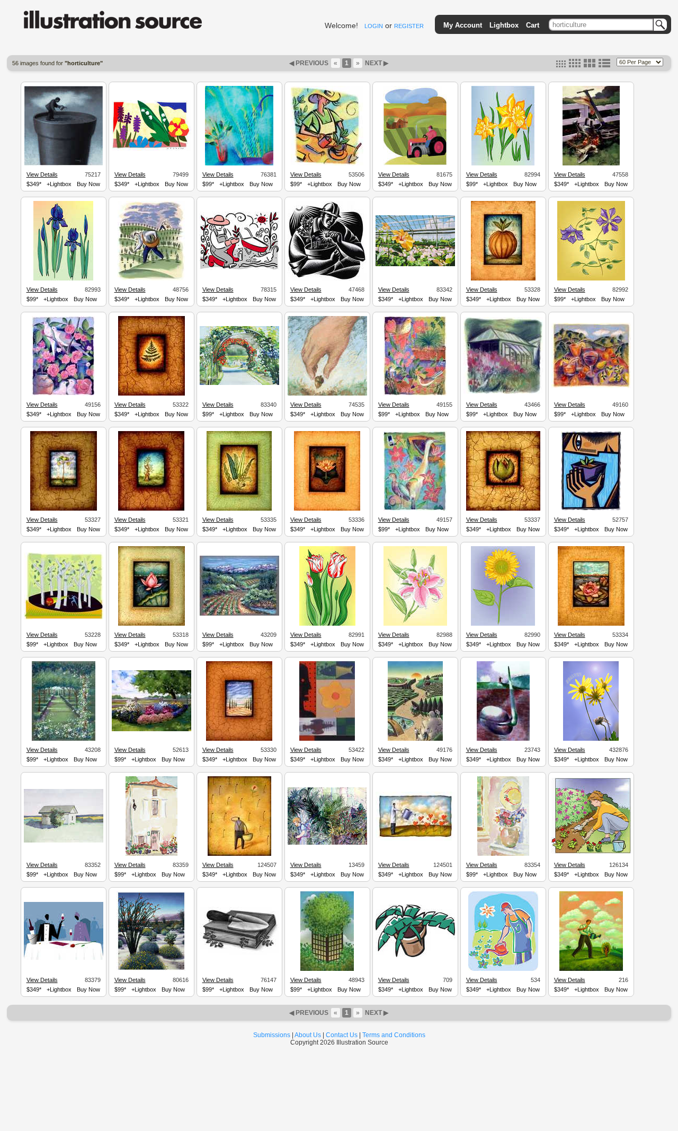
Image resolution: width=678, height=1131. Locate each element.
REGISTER (409, 26)
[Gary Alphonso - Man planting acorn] (327, 279)
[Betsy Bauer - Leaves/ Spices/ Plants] (239, 509)
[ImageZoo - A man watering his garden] (503, 969)
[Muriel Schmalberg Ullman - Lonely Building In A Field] (63, 841)
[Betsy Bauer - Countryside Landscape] (239, 739)
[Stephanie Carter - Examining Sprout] (591, 509)
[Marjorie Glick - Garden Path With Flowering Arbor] (239, 383)
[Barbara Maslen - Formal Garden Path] (63, 739)
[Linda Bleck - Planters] (151, 279)
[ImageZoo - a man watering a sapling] (591, 969)
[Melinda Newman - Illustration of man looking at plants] (327, 843)
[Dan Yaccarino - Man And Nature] (327, 739)
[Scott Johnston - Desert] (151, 969)
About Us (308, 1035)
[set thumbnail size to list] (604, 65)
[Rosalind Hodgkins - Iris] (63, 279)
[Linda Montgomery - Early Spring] (415, 394)
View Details (42, 174)
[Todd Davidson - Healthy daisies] (591, 739)
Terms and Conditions (393, 1035)
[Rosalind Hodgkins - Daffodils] (502, 163)
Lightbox (504, 25)
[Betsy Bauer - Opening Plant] (503, 509)
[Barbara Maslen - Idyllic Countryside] (239, 614)
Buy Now (88, 184)
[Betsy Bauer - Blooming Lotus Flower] (591, 624)
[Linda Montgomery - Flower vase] (239, 163)
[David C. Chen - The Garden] (415, 739)
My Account (462, 25)
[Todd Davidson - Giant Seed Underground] (503, 739)
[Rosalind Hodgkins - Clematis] (591, 279)
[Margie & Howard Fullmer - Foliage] (327, 969)
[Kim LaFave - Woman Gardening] (327, 163)
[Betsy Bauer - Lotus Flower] (151, 624)
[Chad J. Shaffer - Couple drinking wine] (63, 958)
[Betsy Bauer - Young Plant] (151, 394)
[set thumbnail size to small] (561, 65)
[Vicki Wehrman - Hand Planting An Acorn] (327, 394)
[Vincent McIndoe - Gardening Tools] (591, 163)
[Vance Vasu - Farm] (415, 163)
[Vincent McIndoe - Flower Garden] (151, 729)
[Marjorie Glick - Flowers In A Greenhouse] (415, 264)
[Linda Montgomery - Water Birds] (415, 509)
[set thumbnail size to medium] (575, 65)
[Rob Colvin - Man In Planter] (63, 163)
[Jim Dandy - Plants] (151, 149)
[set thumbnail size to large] (589, 65)
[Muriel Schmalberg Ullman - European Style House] (151, 854)
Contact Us (342, 1035)
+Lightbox (59, 184)
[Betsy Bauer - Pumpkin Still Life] (503, 279)
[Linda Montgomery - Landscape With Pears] (591, 386)
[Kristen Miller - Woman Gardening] (239, 268)
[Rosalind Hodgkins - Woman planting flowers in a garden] (591, 852)
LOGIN (373, 26)
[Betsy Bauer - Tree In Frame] (151, 509)
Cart (532, 25)
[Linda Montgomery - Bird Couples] (63, 394)
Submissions (271, 1035)
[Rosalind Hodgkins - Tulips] (327, 624)
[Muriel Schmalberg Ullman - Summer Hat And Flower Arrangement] (503, 854)
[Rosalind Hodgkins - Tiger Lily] (415, 624)
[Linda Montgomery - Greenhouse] (503, 392)
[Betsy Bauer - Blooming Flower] (327, 509)
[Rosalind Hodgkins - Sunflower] (503, 624)
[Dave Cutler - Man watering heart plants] (415, 838)
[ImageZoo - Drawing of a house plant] (415, 955)
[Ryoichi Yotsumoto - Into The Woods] (63, 617)
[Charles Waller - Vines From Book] (239, 954)
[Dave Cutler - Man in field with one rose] (239, 854)
